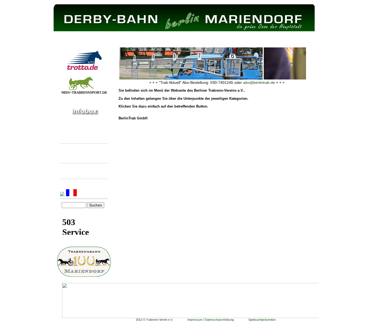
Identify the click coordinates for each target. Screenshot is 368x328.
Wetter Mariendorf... (76, 213)
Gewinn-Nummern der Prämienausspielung (78, 153)
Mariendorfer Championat (80, 170)
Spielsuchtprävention (262, 319)
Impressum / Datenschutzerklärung (211, 319)
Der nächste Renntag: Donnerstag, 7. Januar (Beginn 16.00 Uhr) (78, 131)
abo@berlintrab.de (255, 82)
